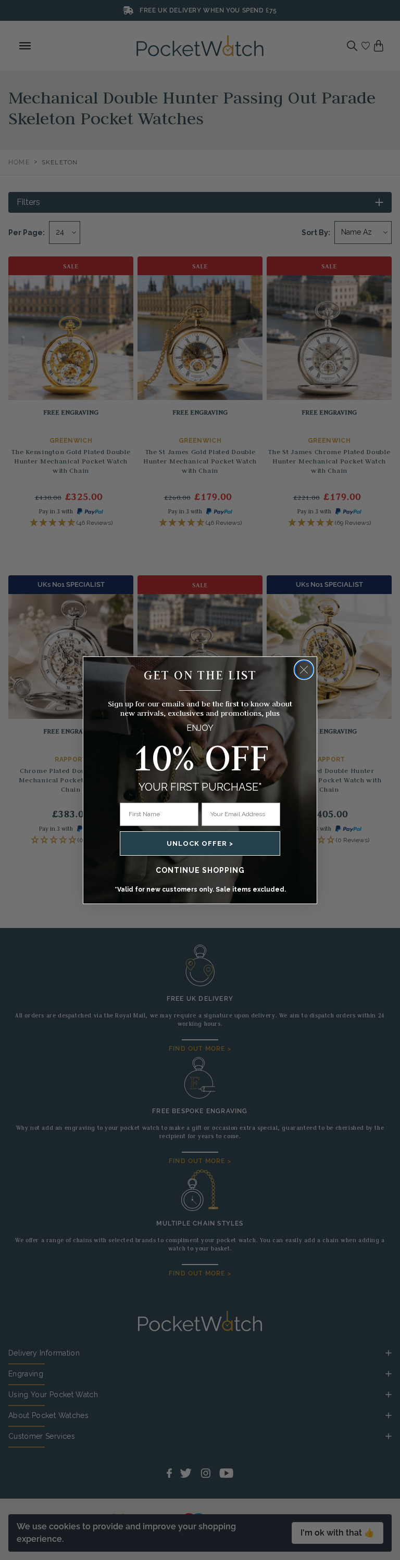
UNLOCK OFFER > (200, 843)
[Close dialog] (304, 670)
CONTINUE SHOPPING (200, 870)
